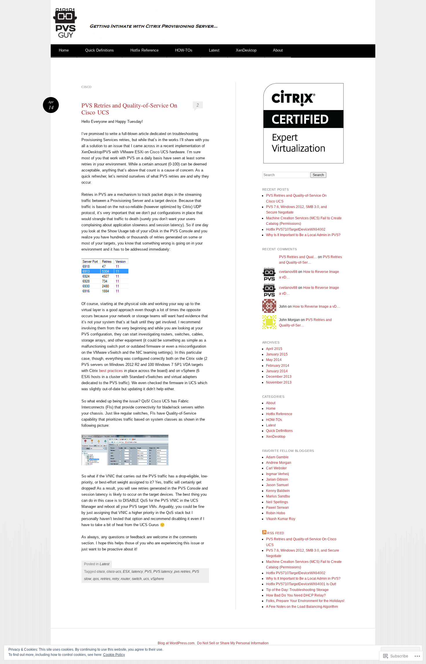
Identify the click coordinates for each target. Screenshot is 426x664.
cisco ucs (114, 572)
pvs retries (182, 572)
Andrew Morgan (278, 463)
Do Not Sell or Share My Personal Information (233, 643)
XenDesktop (246, 50)
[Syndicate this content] (264, 533)
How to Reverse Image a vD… (316, 306)
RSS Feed (275, 533)
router (125, 579)
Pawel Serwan (277, 508)
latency (137, 572)
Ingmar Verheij (277, 474)
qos (96, 579)
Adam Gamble (277, 457)
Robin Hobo (275, 513)
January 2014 (277, 371)
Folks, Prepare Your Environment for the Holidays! (305, 601)
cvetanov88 (288, 272)
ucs (146, 579)
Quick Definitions (99, 50)
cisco (101, 572)
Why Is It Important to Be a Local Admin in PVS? (303, 235)
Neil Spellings (277, 502)
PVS (148, 572)
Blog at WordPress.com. (176, 643)
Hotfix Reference (144, 50)
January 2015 (277, 354)
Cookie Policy (114, 655)
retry (115, 579)
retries (105, 579)
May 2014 (274, 360)
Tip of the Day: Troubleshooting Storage (297, 590)
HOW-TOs (183, 50)
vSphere (157, 579)
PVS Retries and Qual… (298, 257)
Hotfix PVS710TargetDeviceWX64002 (295, 229)
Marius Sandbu (278, 496)
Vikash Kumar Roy (280, 519)
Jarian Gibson (277, 479)
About (278, 50)
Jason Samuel (277, 485)
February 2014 (277, 366)
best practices (111, 371)
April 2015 (274, 349)
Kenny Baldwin (278, 491)
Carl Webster (276, 468)
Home (64, 50)
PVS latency (162, 572)
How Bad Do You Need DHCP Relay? (296, 595)
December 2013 (279, 377)
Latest (214, 50)
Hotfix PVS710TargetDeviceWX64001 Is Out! (301, 584)
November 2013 (279, 382)
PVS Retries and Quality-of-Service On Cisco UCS (129, 108)
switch (137, 579)
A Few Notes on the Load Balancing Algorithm (302, 607)
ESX (126, 572)
